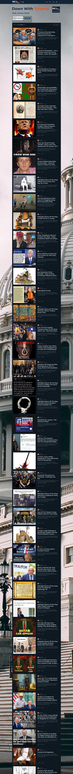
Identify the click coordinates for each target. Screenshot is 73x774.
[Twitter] (23, 2)
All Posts (14, 24)
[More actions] (57, 29)
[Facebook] (21, 2)
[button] (49, 24)
